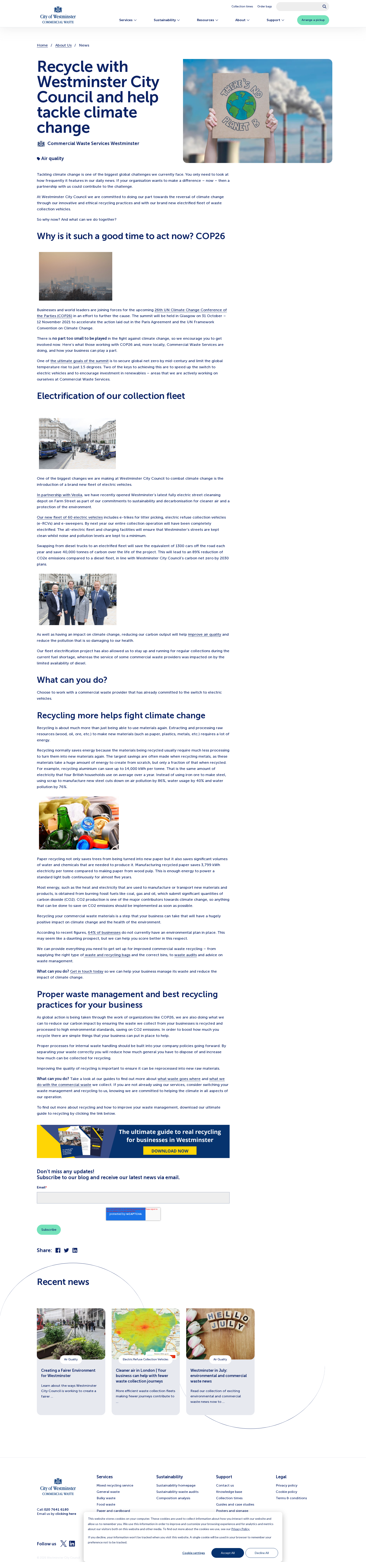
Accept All (228, 1553)
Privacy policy (286, 1485)
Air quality (52, 158)
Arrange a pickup (313, 20)
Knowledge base (229, 1492)
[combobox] (302, 6)
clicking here (65, 1514)
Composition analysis (173, 1498)
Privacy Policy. (240, 1529)
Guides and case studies (235, 1504)
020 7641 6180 (56, 1509)
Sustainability (165, 20)
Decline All (262, 1553)
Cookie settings (193, 1553)
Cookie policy (286, 1492)
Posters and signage (232, 1511)
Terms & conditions (291, 1498)
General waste (108, 1492)
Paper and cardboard (113, 1511)
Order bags (264, 6)
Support (273, 20)
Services (126, 20)
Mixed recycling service (115, 1485)
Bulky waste (106, 1498)
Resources (205, 20)
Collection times (242, 6)
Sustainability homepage (175, 1485)
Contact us (225, 1485)
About (240, 20)
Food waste (106, 1504)
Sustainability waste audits (177, 1492)
